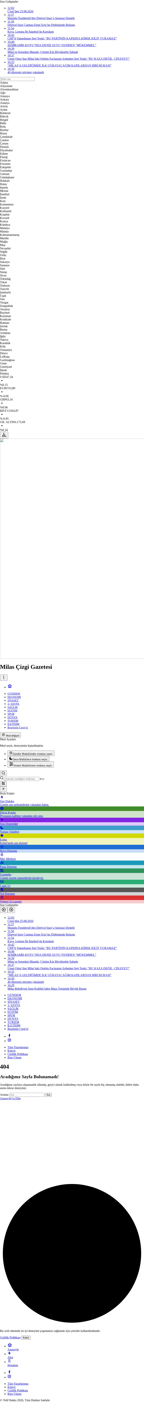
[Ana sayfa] (10, 687)
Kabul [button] (26, 1337)
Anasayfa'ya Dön (10, 1098)
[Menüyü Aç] (4, 677)
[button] (3, 783)
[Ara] (3, 773)
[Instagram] (9, 1040)
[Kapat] (3, 789)
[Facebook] (9, 1036)
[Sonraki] (11, 910)
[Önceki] (4, 910)
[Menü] (4, 435)
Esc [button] (42, 778)
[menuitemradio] (31, 753)
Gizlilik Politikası (10, 1337)
